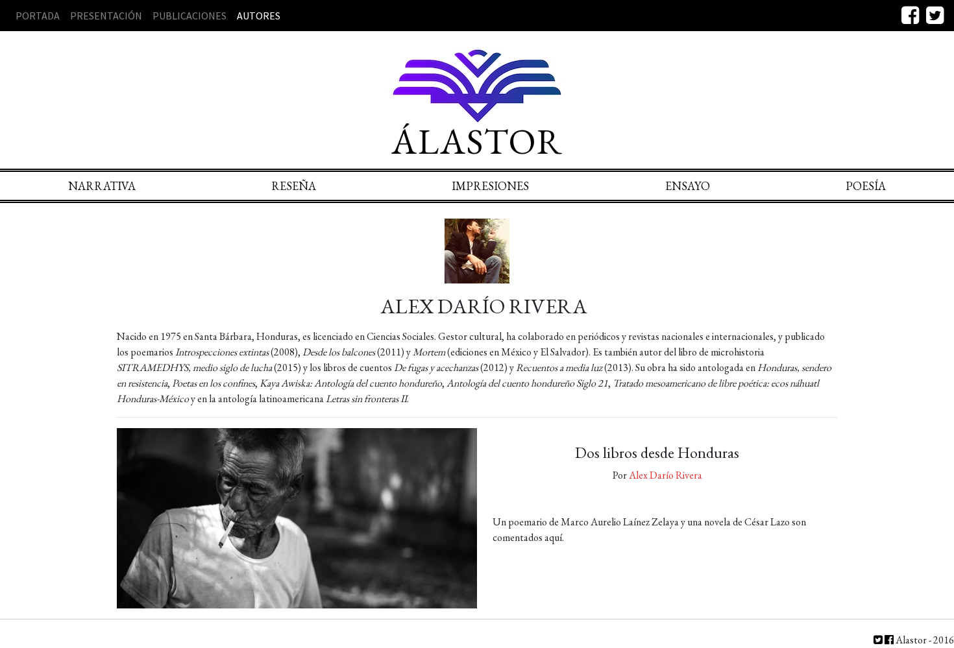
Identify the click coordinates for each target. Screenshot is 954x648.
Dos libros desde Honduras (657, 452)
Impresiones (490, 185)
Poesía (866, 185)
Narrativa (102, 185)
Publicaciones (189, 15)
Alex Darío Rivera (665, 475)
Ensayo (687, 185)
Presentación (106, 15)
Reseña (293, 185)
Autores (258, 15)
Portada (38, 15)
